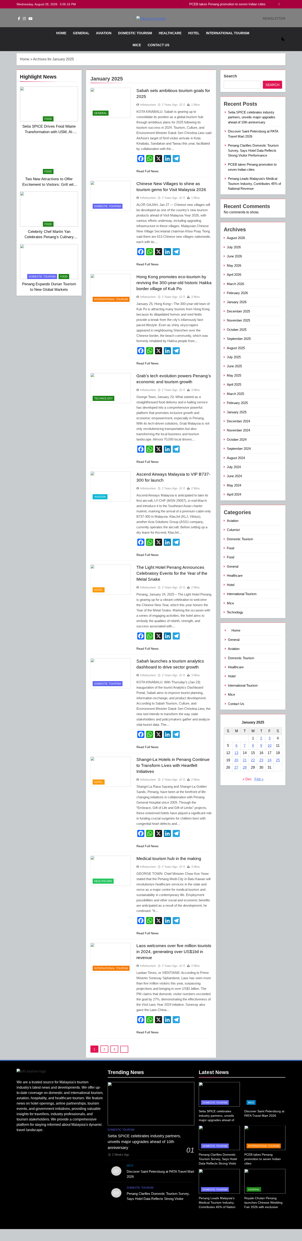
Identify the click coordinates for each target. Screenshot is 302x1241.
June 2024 (234, 476)
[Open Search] (275, 39)
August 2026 (236, 238)
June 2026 (234, 256)
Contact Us (158, 45)
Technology (103, 398)
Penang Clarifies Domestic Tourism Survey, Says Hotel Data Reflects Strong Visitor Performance (253, 150)
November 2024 (238, 430)
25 (278, 760)
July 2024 (234, 467)
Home (60, 33)
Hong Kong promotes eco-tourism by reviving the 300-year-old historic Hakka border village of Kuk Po (174, 282)
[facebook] (19, 18)
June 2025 (234, 366)
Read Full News (147, 171)
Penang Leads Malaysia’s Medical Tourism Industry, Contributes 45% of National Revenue (254, 183)
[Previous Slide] (275, 4)
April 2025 (234, 384)
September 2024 (239, 448)
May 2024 (234, 485)
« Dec (247, 779)
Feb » (259, 779)
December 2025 (238, 311)
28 (245, 767)
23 (261, 760)
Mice (137, 45)
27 (236, 767)
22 (253, 760)
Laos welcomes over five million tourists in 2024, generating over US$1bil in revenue (173, 951)
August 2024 (236, 458)
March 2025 (235, 394)
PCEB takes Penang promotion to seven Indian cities (227, 4)
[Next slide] (282, 4)
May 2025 (234, 375)
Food (48, 119)
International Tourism (227, 33)
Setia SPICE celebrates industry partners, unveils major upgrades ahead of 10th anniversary (251, 117)
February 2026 (237, 293)
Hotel (193, 33)
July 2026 (234, 247)
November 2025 (238, 320)
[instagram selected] (24, 18)
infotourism (148, 104)
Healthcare (170, 33)
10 (269, 745)
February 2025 (237, 403)
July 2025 (234, 357)
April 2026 (234, 274)
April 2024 (234, 494)
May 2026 (234, 265)
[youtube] (30, 18)
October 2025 (237, 329)
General (81, 33)
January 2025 (237, 412)
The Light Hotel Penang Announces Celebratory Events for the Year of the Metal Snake (171, 573)
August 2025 (236, 348)
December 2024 (238, 421)
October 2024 (237, 439)
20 (236, 760)
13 (236, 753)
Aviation (103, 33)
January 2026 (237, 302)
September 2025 (239, 339)
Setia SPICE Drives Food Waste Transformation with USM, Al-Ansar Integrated (49, 131)
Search (230, 76)
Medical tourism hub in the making (168, 858)
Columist (233, 530)
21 (245, 760)
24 (269, 760)
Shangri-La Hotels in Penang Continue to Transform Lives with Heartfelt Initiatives (173, 765)
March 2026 (235, 284)
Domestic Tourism (135, 33)
